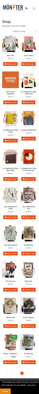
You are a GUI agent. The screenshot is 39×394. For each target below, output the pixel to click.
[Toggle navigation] (34, 8)
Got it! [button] (5, 391)
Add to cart (11, 64)
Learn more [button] (31, 385)
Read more (29, 102)
